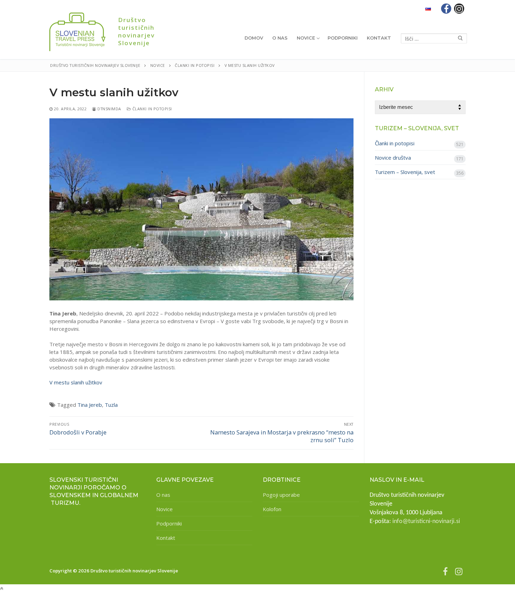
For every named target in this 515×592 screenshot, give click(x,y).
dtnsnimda (108, 108)
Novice (164, 509)
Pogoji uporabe (281, 494)
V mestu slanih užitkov (75, 382)
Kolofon (272, 509)
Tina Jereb (89, 404)
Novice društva (393, 157)
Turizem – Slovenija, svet (405, 171)
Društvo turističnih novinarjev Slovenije (136, 31)
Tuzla (111, 404)
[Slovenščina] (428, 8)
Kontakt (165, 537)
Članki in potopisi (151, 108)
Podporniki (169, 523)
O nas (163, 494)
